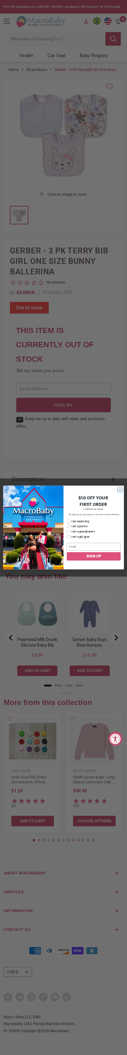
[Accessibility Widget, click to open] (115, 738)
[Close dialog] (120, 489)
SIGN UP (93, 556)
